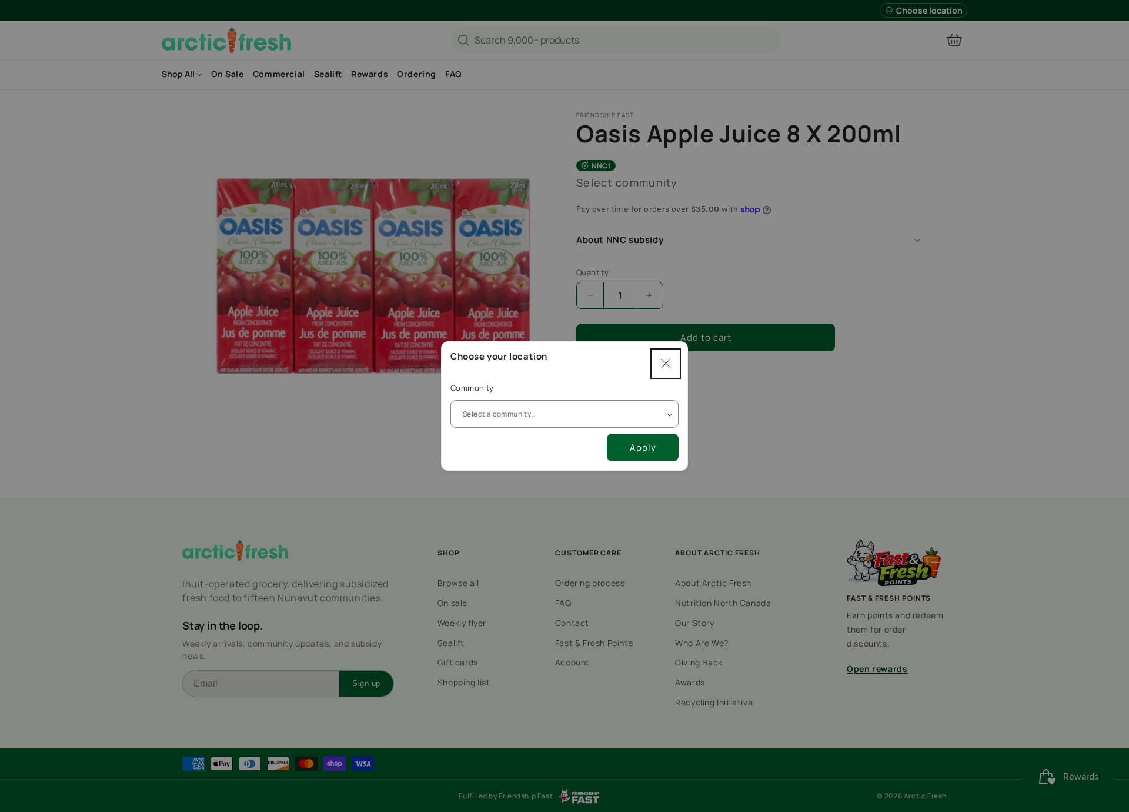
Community (472, 387)
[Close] (666, 364)
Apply (643, 447)
